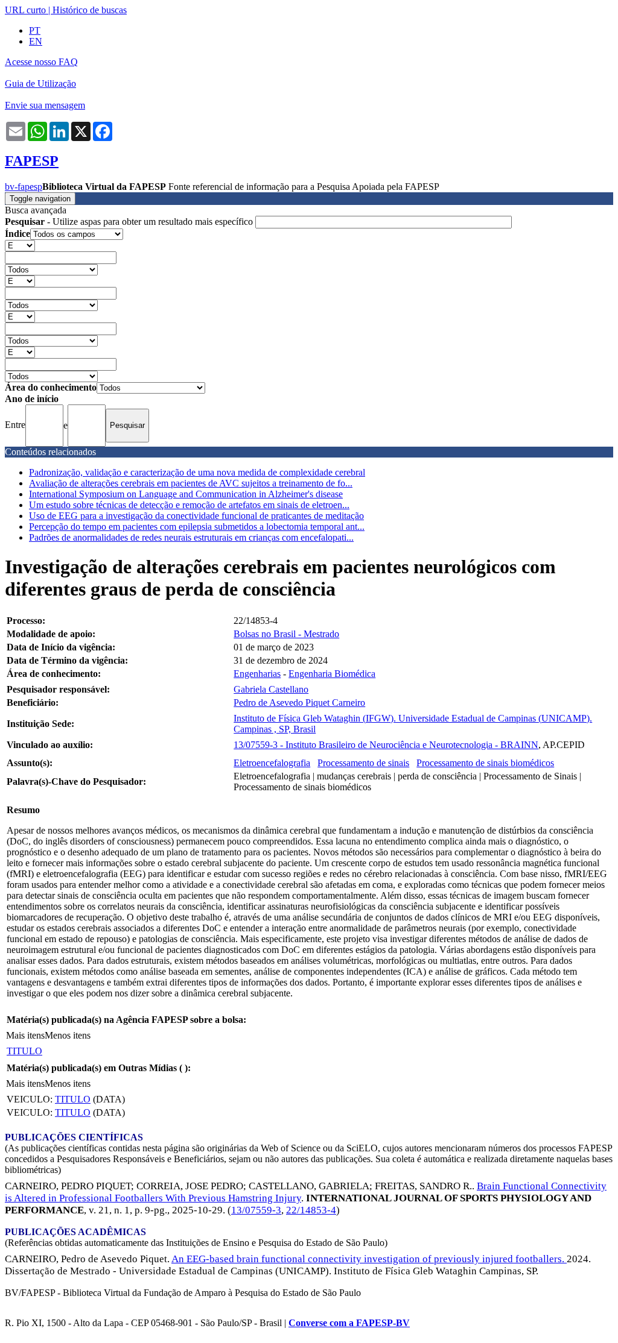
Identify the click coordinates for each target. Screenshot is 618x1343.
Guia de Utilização (40, 83)
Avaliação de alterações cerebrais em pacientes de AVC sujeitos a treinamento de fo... (190, 483)
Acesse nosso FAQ (41, 62)
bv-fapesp (23, 186)
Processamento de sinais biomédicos (485, 763)
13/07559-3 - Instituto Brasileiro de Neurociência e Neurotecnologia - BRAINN (386, 745)
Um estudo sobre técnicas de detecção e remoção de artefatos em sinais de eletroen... (189, 505)
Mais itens (25, 1035)
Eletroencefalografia (272, 763)
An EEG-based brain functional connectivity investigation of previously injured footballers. (369, 1259)
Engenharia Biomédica (331, 673)
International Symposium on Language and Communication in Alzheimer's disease (186, 494)
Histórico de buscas (90, 10)
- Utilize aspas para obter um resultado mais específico (130, 221)
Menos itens (68, 1035)
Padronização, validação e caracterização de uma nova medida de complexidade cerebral (197, 472)
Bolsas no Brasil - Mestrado (286, 634)
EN (35, 41)
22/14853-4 (311, 1210)
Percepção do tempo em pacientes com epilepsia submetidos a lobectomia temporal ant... (197, 526)
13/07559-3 (256, 1210)
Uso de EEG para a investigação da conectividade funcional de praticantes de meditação (196, 516)
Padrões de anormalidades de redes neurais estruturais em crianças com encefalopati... (191, 537)
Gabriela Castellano (271, 689)
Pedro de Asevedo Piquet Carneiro (299, 702)
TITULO (24, 1051)
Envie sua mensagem (45, 105)
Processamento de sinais (363, 763)
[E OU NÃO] (20, 245)
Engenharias (257, 673)
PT (34, 30)
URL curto (25, 10)
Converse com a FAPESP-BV (349, 1323)
